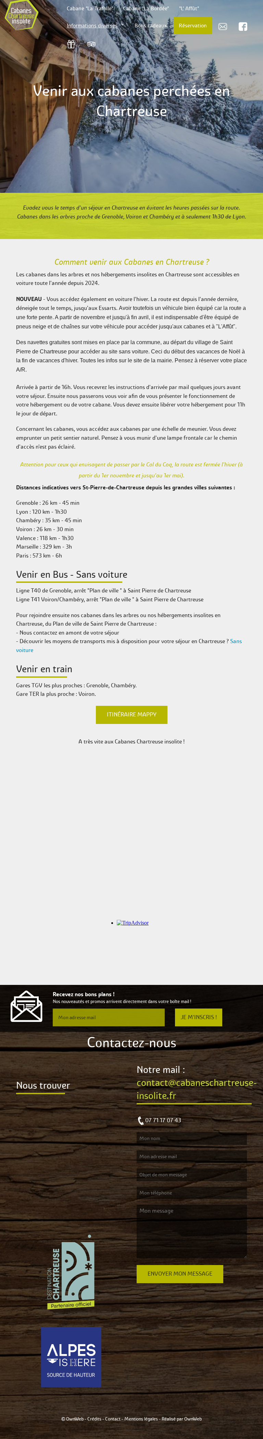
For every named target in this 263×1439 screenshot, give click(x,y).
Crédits (94, 1419)
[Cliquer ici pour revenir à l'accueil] (29, 15)
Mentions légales (141, 1419)
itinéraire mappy (131, 714)
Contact (113, 1419)
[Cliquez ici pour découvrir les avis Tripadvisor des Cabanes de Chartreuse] (91, 43)
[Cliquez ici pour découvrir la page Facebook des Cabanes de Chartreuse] (243, 26)
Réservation (193, 26)
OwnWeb (193, 1419)
